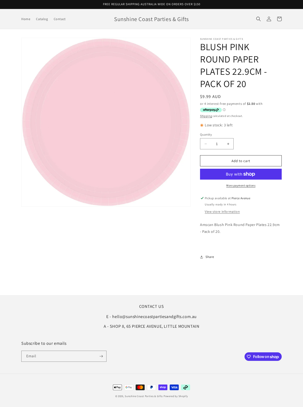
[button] (258, 19)
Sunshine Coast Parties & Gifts (144, 396)
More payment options (240, 185)
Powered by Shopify (176, 396)
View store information (222, 211)
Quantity (206, 135)
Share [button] (209, 257)
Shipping (206, 116)
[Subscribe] (101, 356)
